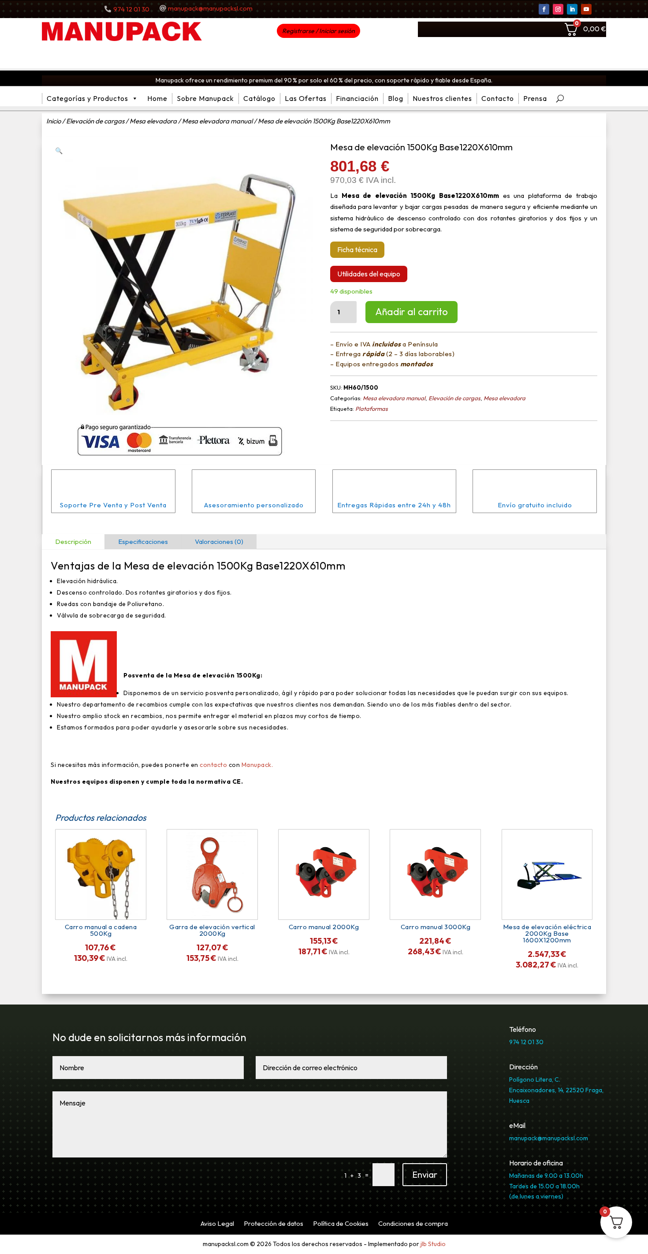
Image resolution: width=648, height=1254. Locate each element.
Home (157, 98)
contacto (213, 765)
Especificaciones (143, 541)
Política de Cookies (341, 1224)
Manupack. (257, 765)
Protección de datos (273, 1224)
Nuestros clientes (442, 98)
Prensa (535, 98)
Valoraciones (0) (219, 541)
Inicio (53, 121)
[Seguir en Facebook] (544, 9)
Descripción (73, 541)
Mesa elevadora (153, 121)
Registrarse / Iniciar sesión (318, 31)
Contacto (497, 98)
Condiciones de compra (413, 1224)
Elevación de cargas (95, 121)
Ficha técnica (357, 249)
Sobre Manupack (205, 98)
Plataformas (371, 408)
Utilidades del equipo (368, 273)
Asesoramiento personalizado (254, 505)
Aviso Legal (217, 1224)
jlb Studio (433, 1244)
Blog (395, 98)
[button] (59, 151)
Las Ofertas (306, 98)
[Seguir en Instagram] (558, 9)
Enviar (424, 1174)
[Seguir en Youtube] (586, 9)
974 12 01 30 (131, 9)
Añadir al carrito (411, 311)
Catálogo (259, 98)
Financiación (357, 98)
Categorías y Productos (87, 98)
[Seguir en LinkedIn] (572, 9)
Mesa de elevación (169, 565)
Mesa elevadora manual (217, 121)
